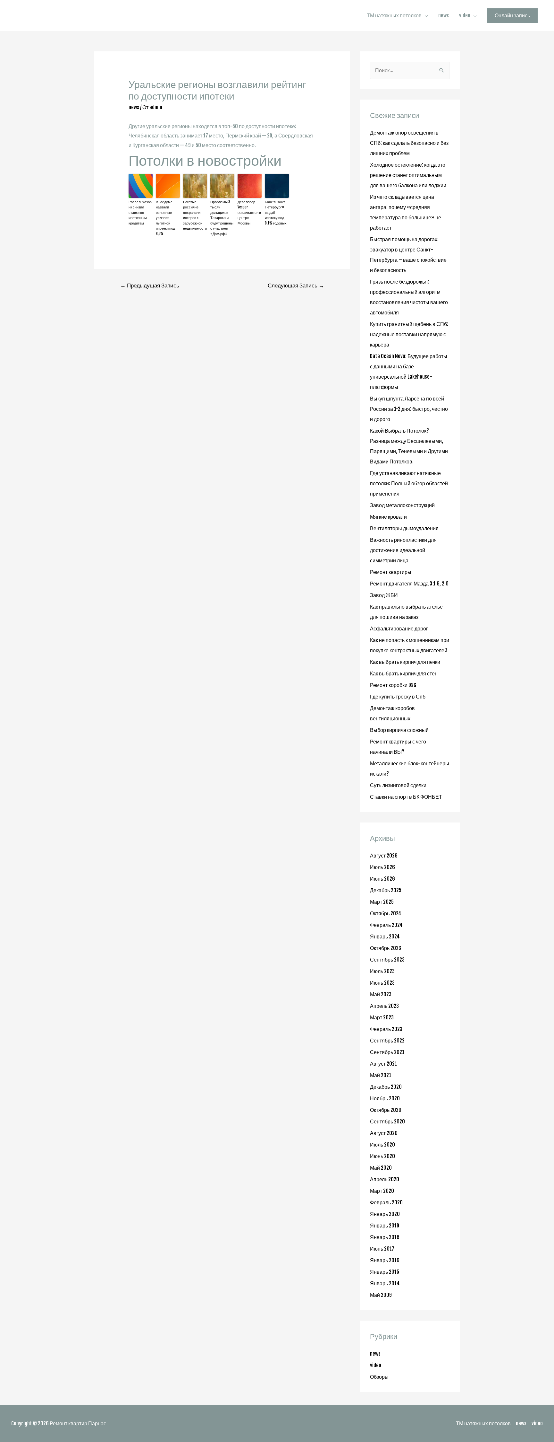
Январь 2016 (384, 1260)
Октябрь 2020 (385, 1110)
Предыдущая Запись (149, 285)
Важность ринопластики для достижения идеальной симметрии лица (403, 550)
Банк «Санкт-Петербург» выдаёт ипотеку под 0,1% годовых (276, 212)
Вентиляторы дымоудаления (404, 528)
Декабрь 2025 (385, 890)
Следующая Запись (296, 285)
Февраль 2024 (386, 925)
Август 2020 (384, 1133)
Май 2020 (381, 1168)
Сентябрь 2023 (387, 959)
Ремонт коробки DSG (393, 685)
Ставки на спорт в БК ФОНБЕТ (406, 797)
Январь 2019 (384, 1225)
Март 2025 (382, 902)
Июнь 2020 (382, 1156)
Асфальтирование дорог (399, 628)
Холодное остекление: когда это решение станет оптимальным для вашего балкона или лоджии (408, 175)
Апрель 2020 (384, 1179)
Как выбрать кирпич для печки (405, 662)
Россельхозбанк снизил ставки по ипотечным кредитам (140, 212)
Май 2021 (380, 1075)
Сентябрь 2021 (387, 1052)
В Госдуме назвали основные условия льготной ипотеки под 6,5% (165, 218)
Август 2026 (384, 855)
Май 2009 (381, 1295)
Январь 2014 (385, 1283)
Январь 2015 (384, 1272)
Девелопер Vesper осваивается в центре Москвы (249, 212)
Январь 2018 (384, 1237)
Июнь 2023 (382, 983)
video (464, 15)
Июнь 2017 (382, 1248)
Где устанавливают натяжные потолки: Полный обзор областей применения (409, 483)
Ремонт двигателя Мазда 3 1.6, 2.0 (409, 583)
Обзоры (379, 1377)
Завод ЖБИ (384, 595)
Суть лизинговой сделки (398, 785)
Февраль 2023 (386, 1029)
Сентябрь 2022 (387, 1040)
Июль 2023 (382, 971)
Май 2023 (380, 994)
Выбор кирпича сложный (399, 730)
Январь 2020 (385, 1214)
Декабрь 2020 (386, 1087)
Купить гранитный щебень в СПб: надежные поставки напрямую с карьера (409, 334)
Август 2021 (383, 1063)
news (443, 15)
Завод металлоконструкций (402, 505)
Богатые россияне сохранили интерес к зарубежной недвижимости (195, 215)
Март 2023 (382, 1017)
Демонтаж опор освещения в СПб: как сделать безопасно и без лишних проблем (409, 142)
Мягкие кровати (388, 517)
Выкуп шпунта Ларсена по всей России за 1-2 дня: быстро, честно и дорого (409, 408)
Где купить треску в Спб (397, 696)
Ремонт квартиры (390, 572)
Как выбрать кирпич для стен (404, 673)
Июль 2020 (382, 1144)
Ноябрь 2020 (385, 1098)
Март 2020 (382, 1191)
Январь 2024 (385, 936)
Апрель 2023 (384, 1006)
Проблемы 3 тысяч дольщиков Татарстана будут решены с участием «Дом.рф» (221, 218)
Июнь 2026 (382, 878)
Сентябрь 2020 (387, 1121)
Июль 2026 (382, 867)
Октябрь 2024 (385, 913)
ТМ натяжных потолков (394, 15)
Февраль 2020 (386, 1202)
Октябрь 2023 (385, 948)
